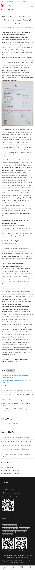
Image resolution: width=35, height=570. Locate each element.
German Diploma (21, 531)
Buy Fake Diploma (12, 555)
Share (4, 569)
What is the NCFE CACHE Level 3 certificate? (16, 437)
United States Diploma (9, 525)
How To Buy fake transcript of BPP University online (18, 391)
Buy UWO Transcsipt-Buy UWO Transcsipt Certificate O (15, 410)
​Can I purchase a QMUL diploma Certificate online (18, 445)
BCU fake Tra (10, 370)
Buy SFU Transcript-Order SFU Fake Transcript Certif (16, 404)
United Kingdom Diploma (10, 528)
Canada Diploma (25, 528)
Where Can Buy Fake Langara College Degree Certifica (16, 450)
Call (13, 569)
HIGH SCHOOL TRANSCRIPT (11, 427)
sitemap (22, 563)
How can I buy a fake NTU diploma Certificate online (16, 455)
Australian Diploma (8, 531)
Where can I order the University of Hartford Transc (18, 400)
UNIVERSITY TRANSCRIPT (10, 423)
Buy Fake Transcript (23, 555)
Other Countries (7, 534)
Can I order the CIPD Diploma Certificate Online (17, 441)
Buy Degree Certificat (21, 557)
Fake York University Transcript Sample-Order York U (18, 395)
